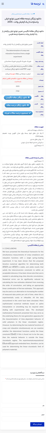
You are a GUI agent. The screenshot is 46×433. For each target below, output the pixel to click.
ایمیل (42, 415)
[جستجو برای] (43, 5)
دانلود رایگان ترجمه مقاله (16, 105)
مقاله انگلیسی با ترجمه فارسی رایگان (20, 14)
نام (43, 406)
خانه (32, 14)
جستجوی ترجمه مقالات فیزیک (16, 113)
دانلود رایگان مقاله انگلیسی (16, 97)
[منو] (3, 5)
